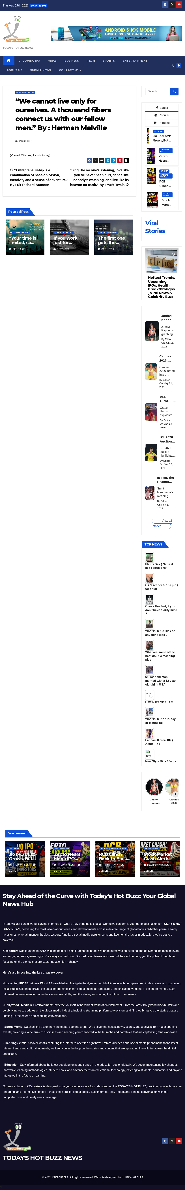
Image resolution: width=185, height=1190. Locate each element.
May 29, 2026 (155, 865)
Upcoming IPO (29, 60)
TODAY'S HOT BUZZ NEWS (18, 48)
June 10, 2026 (66, 865)
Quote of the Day (25, 92)
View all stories (162, 523)
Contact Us (69, 70)
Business (71, 60)
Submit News (40, 70)
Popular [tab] (163, 115)
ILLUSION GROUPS (132, 1177)
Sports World (164, 176)
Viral (52, 60)
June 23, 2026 (21, 865)
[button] (172, 65)
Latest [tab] (163, 107)
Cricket (164, 171)
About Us (14, 70)
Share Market (166, 195)
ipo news (158, 131)
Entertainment (135, 60)
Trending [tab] (163, 122)
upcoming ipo (165, 150)
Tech (91, 60)
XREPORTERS (60, 1177)
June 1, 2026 (110, 865)
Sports (109, 60)
